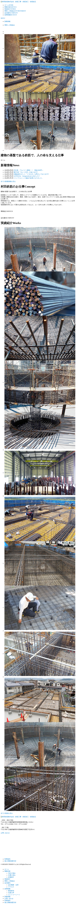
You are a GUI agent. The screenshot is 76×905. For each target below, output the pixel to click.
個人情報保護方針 (10, 861)
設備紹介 (11, 877)
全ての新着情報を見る (8, 181)
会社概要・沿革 (13, 885)
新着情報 (7, 21)
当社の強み (12, 873)
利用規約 (7, 859)
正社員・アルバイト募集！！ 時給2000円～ (28, 170)
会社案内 (11, 13)
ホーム (8, 5)
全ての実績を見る (7, 813)
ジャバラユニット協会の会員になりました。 (28, 178)
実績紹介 (10, 9)
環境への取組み (15, 11)
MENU (3, 18)
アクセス (11, 887)
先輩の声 (11, 892)
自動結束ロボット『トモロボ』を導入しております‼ (31, 174)
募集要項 (11, 891)
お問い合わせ (5, 833)
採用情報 (10, 15)
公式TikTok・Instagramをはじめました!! (26, 176)
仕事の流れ (12, 875)
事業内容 (10, 7)
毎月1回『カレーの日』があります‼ (26, 172)
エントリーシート (14, 894)
